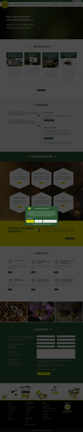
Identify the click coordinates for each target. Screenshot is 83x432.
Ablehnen (38, 221)
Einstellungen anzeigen (50, 221)
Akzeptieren (30, 221)
